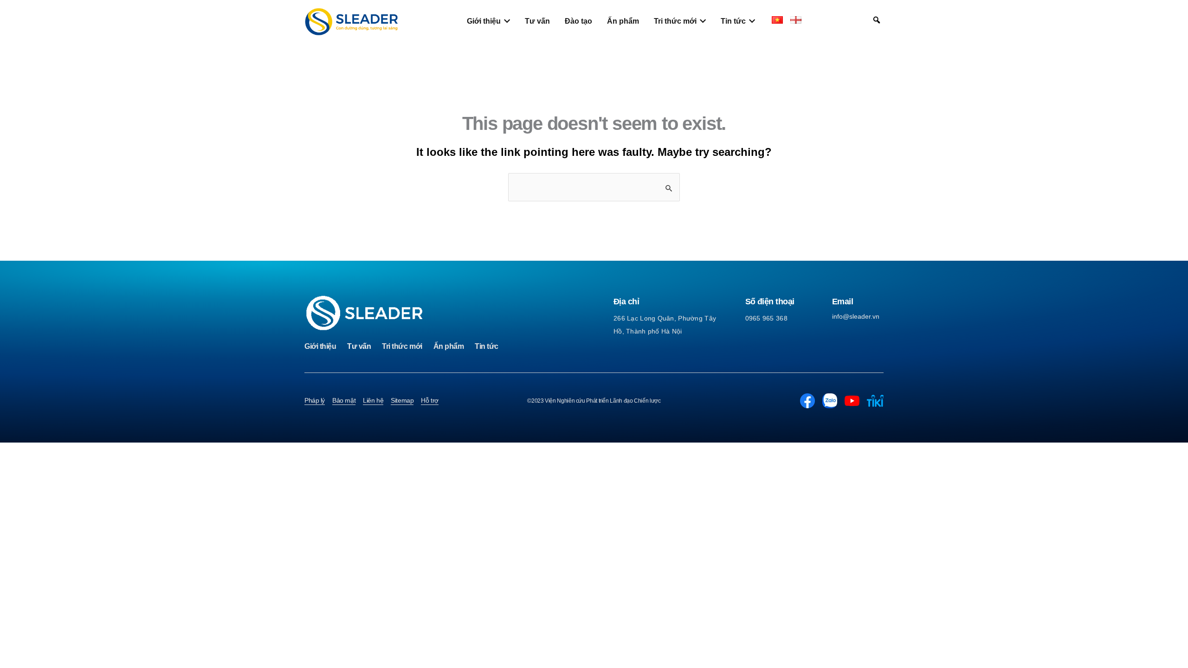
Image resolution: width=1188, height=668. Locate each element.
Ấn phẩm (448, 346)
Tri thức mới (402, 346)
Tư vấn (359, 346)
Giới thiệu (320, 346)
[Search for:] (594, 187)
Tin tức (486, 346)
